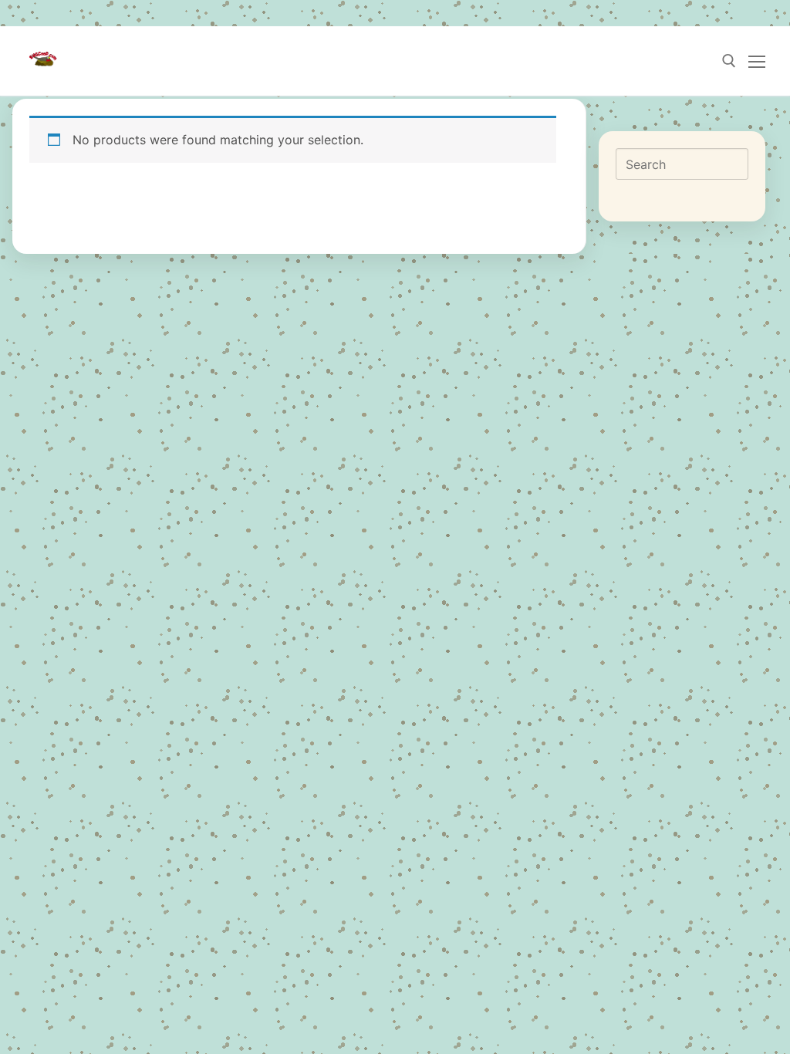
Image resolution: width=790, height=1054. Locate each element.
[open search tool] (729, 61)
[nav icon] (756, 61)
